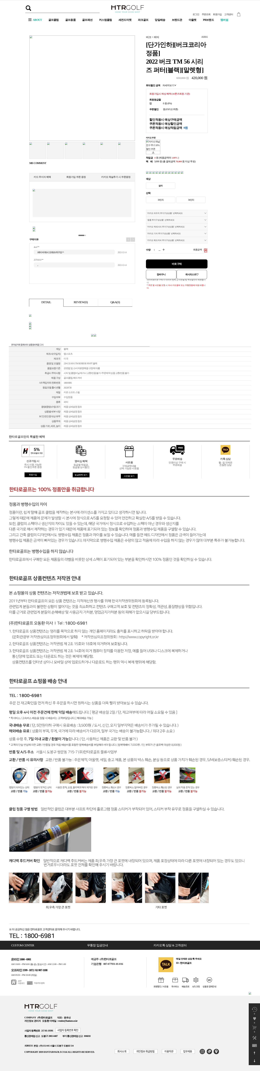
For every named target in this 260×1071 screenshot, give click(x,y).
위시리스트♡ (191, 274)
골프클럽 (53, 19)
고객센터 (228, 14)
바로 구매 (176, 263)
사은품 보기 (129, 476)
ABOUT (37, 19)
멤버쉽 (224, 19)
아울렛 (193, 19)
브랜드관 (177, 19)
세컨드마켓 (125, 19)
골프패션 (87, 19)
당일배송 (160, 19)
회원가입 (217, 14)
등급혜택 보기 (81, 475)
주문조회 (206, 14)
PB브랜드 (208, 19)
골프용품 (70, 19)
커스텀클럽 (105, 19)
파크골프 (143, 19)
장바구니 (161, 274)
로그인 (196, 14)
